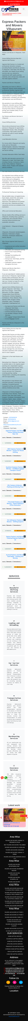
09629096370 (8, 567)
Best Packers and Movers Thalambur (14, 844)
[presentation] (27, 817)
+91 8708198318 (14, 4)
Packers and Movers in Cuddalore (15, 847)
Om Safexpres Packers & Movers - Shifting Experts (15, 520)
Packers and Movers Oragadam (15, 850)
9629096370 (8, 479)
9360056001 (8, 461)
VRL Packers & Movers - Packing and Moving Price (15, 486)
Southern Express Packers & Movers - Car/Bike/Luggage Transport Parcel (15, 468)
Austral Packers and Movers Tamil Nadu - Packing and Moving (15, 556)
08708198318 (13, 417)
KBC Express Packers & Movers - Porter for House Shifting (15, 450)
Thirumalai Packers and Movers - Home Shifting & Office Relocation (15, 503)
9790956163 (8, 443)
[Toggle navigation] (24, 8)
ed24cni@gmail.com (13, 421)
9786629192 (8, 530)
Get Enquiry (23, 816)
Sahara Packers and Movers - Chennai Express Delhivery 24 (15, 538)
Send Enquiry (20, 443)
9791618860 (8, 514)
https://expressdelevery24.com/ (12, 424)
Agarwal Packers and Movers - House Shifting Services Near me (15, 432)
